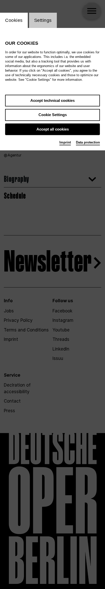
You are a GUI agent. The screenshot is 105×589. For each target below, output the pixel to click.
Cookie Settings (52, 115)
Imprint (65, 142)
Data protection (88, 142)
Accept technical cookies (52, 100)
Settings (43, 20)
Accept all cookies (52, 129)
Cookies (14, 20)
